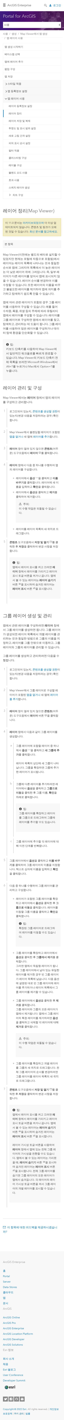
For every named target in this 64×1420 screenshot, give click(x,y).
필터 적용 (14, 150)
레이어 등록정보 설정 (20, 106)
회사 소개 (8, 1358)
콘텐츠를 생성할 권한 (44, 411)
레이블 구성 (15, 165)
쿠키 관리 (19, 1413)
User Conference (13, 1375)
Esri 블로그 (9, 1369)
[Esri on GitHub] (16, 1399)
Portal (6, 1276)
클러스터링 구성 (18, 157)
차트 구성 (18, 195)
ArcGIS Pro (9, 1322)
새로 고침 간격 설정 (19, 135)
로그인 (57, 5)
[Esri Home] (10, 1387)
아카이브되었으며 (33, 222)
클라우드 (8, 1292)
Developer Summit (14, 1380)
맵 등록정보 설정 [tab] (17, 91)
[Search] (45, 5)
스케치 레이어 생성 (19, 187)
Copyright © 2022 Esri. (15, 1409)
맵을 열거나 (16, 436)
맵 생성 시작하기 (14, 46)
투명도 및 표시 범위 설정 (22, 128)
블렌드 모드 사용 (18, 172)
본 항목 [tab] (9, 244)
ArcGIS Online (11, 1317)
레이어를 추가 (41, 436)
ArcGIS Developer (13, 1339)
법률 (28, 1413)
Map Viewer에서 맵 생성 (33, 33)
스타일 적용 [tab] (14, 83)
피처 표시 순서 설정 (19, 143)
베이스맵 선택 (12, 54)
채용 (5, 1364)
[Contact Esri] (22, 1399)
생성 (14, 33)
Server (7, 1281)
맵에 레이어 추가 (14, 61)
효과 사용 (14, 180)
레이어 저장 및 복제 (19, 120)
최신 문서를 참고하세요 (43, 231)
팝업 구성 (10, 69)
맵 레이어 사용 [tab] (16, 98)
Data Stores (10, 1287)
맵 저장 (9, 76)
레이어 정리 (15, 113)
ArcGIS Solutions (13, 1344)
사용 (5, 33)
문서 (5, 1303)
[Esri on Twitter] (5, 1399)
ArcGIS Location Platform (18, 1333)
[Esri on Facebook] (11, 1399)
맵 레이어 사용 (15, 38)
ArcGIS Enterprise (19, 5)
